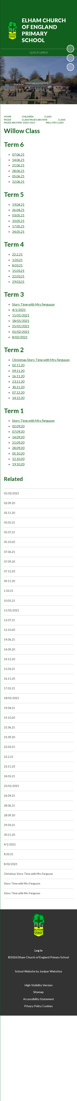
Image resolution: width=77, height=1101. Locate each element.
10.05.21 (18, 221)
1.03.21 (17, 260)
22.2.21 (17, 254)
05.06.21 (18, 176)
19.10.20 (18, 464)
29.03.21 (18, 281)
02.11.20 (18, 365)
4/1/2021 (19, 310)
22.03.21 (18, 276)
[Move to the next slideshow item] (70, 67)
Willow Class (55, 122)
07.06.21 (18, 154)
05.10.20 (18, 453)
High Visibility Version (39, 985)
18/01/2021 (20, 321)
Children (27, 116)
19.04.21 (18, 204)
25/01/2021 (20, 326)
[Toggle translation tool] (48, 6)
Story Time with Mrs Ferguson (33, 304)
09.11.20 (18, 371)
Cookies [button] (47, 1006)
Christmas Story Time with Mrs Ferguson (41, 360)
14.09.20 (18, 437)
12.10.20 (18, 459)
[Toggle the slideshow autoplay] (70, 48)
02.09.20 (18, 426)
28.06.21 (18, 171)
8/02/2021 (20, 337)
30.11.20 (18, 387)
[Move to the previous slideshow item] (70, 58)
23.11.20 (18, 381)
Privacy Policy (33, 1006)
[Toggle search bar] (58, 6)
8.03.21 (17, 265)
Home (7, 116)
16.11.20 (18, 376)
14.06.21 (18, 160)
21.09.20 (18, 442)
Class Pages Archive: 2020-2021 (35, 121)
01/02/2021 (20, 332)
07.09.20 (18, 431)
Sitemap (38, 992)
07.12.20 (18, 392)
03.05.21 (18, 215)
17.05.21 (18, 226)
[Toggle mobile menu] (68, 6)
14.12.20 (18, 398)
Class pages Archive (34, 119)
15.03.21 (18, 271)
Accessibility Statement (38, 999)
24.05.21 (18, 231)
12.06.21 (18, 181)
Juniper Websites (51, 971)
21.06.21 (18, 165)
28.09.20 (18, 448)
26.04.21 (18, 210)
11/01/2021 (20, 315)
